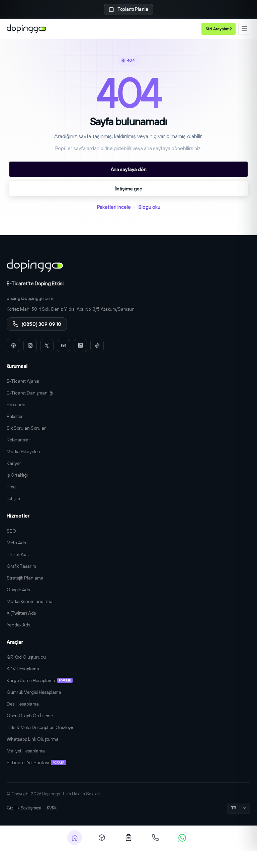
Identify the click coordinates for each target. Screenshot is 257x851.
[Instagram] (30, 345)
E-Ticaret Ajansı (23, 381)
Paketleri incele (114, 207)
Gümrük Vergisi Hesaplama (34, 692)
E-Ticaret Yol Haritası (35, 762)
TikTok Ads (17, 554)
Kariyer (14, 463)
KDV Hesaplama (23, 668)
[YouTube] (63, 345)
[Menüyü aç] (244, 29)
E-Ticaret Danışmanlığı (30, 393)
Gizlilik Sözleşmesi (24, 807)
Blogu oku (149, 207)
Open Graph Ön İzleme (30, 715)
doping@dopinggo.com (30, 298)
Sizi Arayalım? (218, 28)
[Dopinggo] (26, 29)
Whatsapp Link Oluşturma (33, 739)
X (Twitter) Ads (21, 613)
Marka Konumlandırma (30, 601)
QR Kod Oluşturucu (26, 657)
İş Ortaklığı (17, 475)
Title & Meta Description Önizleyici (41, 727)
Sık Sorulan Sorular (26, 428)
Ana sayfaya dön (129, 169)
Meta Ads (16, 542)
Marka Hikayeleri (23, 451)
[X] (47, 345)
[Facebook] (13, 345)
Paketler (15, 416)
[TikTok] (97, 345)
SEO (11, 531)
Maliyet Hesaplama (26, 750)
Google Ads (18, 589)
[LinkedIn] (80, 345)
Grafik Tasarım (21, 566)
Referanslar (18, 439)
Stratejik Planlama (25, 578)
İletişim (13, 498)
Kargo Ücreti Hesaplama (39, 680)
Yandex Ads (18, 624)
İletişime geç (128, 188)
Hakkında (16, 404)
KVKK (52, 807)
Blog (11, 486)
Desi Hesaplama (23, 704)
